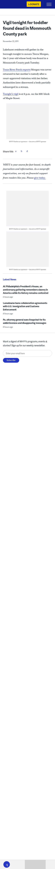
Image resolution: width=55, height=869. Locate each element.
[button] (6, 864)
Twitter (21, 151)
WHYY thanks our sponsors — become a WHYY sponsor (27, 141)
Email (27, 151)
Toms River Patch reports (16, 69)
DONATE (34, 4)
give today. (40, 177)
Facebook (16, 151)
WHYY (11, 4)
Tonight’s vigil (10, 93)
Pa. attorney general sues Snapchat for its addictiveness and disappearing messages (24, 321)
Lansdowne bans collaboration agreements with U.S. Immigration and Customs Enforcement (25, 306)
